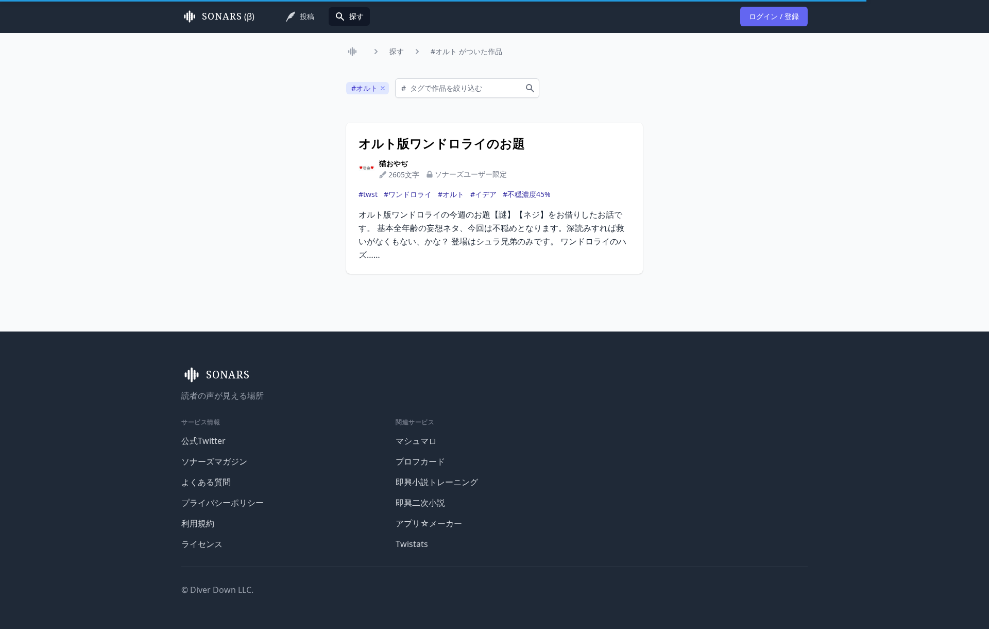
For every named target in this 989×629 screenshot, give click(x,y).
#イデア (483, 194)
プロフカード (420, 461)
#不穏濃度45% (527, 194)
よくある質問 (206, 482)
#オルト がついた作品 (466, 51)
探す (396, 51)
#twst (368, 194)
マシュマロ (416, 440)
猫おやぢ (393, 163)
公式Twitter (203, 440)
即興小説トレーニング (437, 482)
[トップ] (354, 51)
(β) (228, 16)
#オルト (451, 194)
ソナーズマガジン (214, 461)
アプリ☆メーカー (429, 523)
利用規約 (197, 523)
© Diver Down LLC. (217, 589)
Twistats (412, 544)
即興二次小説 (420, 502)
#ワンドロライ (408, 194)
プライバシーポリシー (222, 502)
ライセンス (202, 544)
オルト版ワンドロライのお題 (442, 143)
